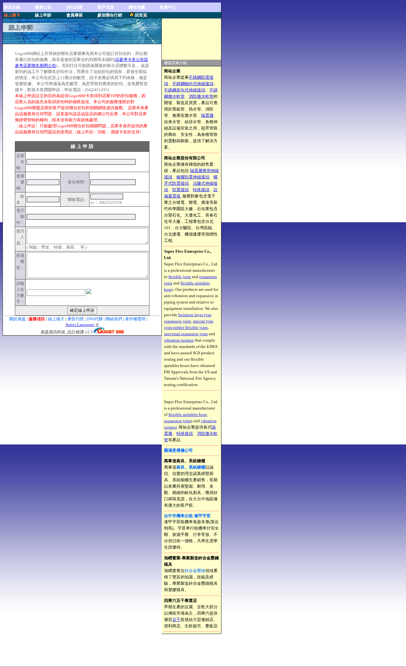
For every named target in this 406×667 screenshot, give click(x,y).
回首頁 (141, 15)
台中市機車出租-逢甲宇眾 (187, 515)
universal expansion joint (186, 333)
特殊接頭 (201, 189)
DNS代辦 (95, 319)
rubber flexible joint (190, 327)
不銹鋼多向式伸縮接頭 (184, 90)
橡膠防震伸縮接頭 (192, 177)
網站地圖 (136, 7)
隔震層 (207, 115)
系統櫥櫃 (197, 467)
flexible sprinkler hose (187, 414)
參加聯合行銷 (109, 15)
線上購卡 (12, 15)
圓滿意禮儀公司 (178, 450)
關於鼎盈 (17, 319)
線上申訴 (43, 15)
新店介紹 (12, 7)
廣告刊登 (75, 319)
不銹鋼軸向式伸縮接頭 (192, 83)
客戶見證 (105, 7)
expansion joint (177, 420)
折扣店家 (74, 7)
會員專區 (74, 15)
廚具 (180, 467)
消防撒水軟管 (201, 96)
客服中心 (168, 7)
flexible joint (179, 276)
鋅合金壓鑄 (195, 570)
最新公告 (43, 7)
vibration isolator (179, 340)
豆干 (176, 619)
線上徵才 (56, 319)
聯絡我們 (114, 319)
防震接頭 (180, 189)
